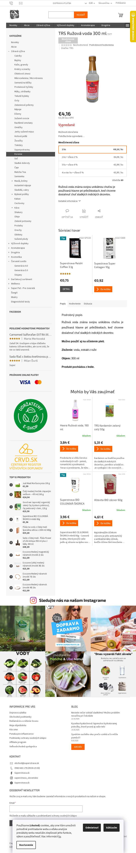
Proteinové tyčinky (22, 87)
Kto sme (12, 728)
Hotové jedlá (19, 136)
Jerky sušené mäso (23, 131)
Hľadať (79, 14)
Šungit (13, 292)
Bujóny (16, 60)
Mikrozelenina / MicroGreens (27, 78)
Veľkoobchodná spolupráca (21, 745)
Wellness (14, 283)
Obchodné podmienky (19, 715)
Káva (15, 207)
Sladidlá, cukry (20, 190)
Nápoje (16, 109)
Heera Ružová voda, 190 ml (73, 427)
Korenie (17, 154)
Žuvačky (17, 140)
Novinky (14, 42)
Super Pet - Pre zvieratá (22, 288)
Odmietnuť (90, 827)
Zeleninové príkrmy (22, 105)
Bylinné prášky (20, 194)
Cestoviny (18, 203)
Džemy (16, 114)
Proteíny (17, 225)
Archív (77, 745)
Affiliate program (16, 740)
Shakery (17, 212)
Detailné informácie (66, 201)
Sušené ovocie (20, 118)
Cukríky (16, 56)
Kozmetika (15, 257)
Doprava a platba (61, 3)
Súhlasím (110, 827)
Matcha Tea (19, 172)
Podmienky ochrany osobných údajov (26, 736)
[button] (74, 455)
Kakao (16, 198)
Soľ (14, 158)
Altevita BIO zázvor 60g (107, 499)
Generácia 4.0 (20, 266)
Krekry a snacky (21, 69)
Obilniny (17, 234)
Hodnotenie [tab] (73, 303)
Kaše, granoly (20, 64)
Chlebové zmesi (21, 73)
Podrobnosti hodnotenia (100, 45)
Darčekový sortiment (20, 279)
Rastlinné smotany (22, 123)
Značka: (66, 48)
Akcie (12, 47)
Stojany (17, 275)
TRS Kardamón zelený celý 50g (106, 427)
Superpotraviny (21, 149)
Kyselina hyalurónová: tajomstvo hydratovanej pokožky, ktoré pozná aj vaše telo (93, 723)
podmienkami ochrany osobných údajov (56, 814)
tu (58, 836)
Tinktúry (17, 145)
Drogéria (14, 252)
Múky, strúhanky (21, 91)
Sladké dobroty (21, 163)
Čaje (15, 167)
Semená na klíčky (21, 82)
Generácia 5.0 (20, 270)
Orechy (16, 230)
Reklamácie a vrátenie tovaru (22, 719)
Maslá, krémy (19, 181)
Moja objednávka (16, 723)
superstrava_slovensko (25, 776)
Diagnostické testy (19, 301)
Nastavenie (25, 845)
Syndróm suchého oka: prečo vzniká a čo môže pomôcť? (93, 734)
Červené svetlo (17, 261)
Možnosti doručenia (67, 132)
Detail (65, 289)
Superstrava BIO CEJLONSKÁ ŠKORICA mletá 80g (71, 501)
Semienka (18, 176)
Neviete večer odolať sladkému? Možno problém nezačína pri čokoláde (94, 713)
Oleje (15, 216)
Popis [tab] (61, 303)
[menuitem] (12, 25)
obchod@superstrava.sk (25, 761)
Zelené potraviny (21, 221)
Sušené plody (20, 239)
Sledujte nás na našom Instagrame (71, 600)
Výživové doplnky (18, 243)
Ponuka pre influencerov (20, 732)
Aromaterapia (16, 248)
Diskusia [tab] (87, 303)
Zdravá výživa (17, 51)
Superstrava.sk (20, 771)
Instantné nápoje (21, 185)
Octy (15, 100)
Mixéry (13, 297)
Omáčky (17, 127)
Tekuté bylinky (20, 96)
